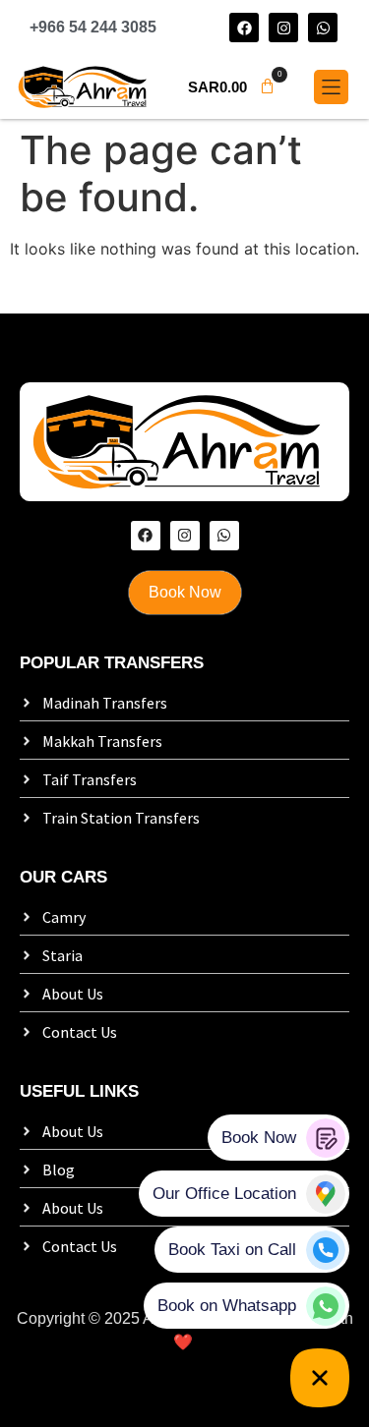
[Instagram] (283, 27)
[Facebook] (244, 27)
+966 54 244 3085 (93, 27)
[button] (232, 87)
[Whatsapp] (323, 27)
